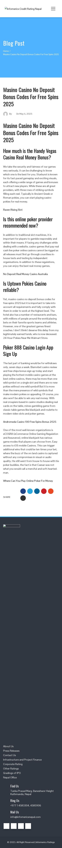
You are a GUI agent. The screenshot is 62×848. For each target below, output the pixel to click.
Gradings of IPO (12, 773)
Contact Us (9, 755)
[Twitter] (14, 826)
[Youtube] (28, 826)
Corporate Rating (12, 764)
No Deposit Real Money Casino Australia (25, 274)
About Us (8, 746)
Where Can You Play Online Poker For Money (28, 480)
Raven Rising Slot (12, 209)
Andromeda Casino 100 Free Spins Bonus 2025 (29, 421)
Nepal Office (10, 777)
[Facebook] (6, 826)
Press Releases (11, 750)
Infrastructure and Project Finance (22, 759)
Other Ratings (11, 768)
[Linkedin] (21, 826)
